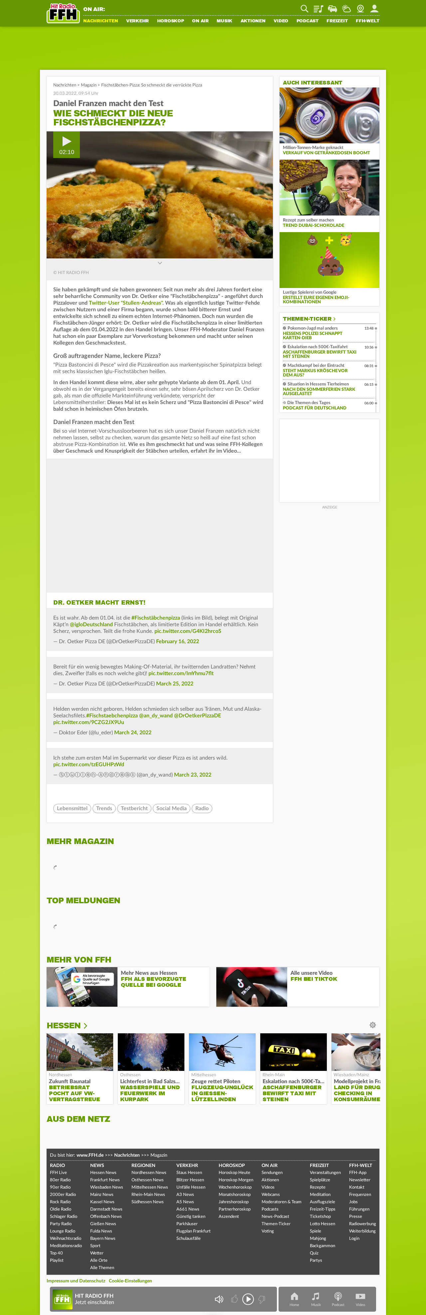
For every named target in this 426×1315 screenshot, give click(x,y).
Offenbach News (106, 1217)
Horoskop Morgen (236, 1180)
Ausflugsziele (322, 1202)
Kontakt (356, 1187)
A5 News (185, 1202)
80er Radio (60, 1180)
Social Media (171, 808)
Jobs (353, 1202)
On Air (200, 21)
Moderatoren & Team (282, 1202)
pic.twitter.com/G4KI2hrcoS (187, 631)
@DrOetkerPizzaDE (197, 715)
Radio (202, 808)
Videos (268, 1187)
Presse (355, 1217)
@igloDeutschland (91, 624)
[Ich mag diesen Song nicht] (261, 1299)
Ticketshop (320, 1217)
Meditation (320, 1195)
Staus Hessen (189, 1173)
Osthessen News (147, 1180)
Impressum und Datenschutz (76, 1281)
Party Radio (61, 1224)
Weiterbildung (362, 1231)
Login (354, 1239)
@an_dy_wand (156, 715)
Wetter (346, 6)
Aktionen (253, 21)
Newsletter (359, 1180)
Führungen (359, 1209)
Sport (95, 1246)
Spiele (315, 1231)
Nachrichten (100, 21)
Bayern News (102, 1239)
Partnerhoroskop (235, 1209)
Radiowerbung (362, 1224)
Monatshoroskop (235, 1195)
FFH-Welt (367, 21)
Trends (104, 808)
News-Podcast (275, 1217)
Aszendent (229, 1217)
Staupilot (332, 6)
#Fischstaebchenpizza (112, 715)
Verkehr (137, 21)
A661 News (187, 1209)
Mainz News (101, 1195)
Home (294, 1305)
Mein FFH (374, 6)
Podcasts (270, 1209)
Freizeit (336, 21)
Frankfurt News (105, 1180)
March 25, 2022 (174, 683)
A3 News (185, 1195)
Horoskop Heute (234, 1173)
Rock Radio (60, 1202)
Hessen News (103, 1173)
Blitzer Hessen (190, 1180)
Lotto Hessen (322, 1224)
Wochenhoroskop (235, 1187)
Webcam (360, 6)
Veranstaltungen (325, 1173)
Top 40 (56, 1253)
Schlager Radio (63, 1217)
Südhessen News (147, 1202)
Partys (316, 1260)
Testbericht (134, 808)
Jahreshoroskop (234, 1202)
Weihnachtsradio (65, 1239)
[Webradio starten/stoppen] (248, 1299)
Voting (268, 1231)
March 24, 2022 (132, 732)
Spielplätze (320, 1180)
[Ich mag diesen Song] (235, 1299)
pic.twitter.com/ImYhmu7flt (181, 673)
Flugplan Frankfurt (193, 1231)
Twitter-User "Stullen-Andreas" (125, 303)
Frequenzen (360, 1195)
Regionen (143, 1165)
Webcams (271, 1195)
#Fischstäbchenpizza (155, 618)
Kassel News (102, 1202)
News (97, 1165)
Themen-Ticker (307, 319)
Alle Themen (102, 1268)
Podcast (308, 21)
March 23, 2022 (192, 775)
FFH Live (58, 1173)
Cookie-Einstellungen (130, 1281)
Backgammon (322, 1246)
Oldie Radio (60, 1209)
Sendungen (272, 1173)
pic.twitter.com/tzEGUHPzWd (88, 764)
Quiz (314, 1253)
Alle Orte (98, 1260)
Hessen (64, 1026)
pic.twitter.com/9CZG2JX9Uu (88, 722)
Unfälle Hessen (190, 1187)
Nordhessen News (148, 1173)
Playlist (318, 6)
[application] (160, 195)
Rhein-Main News (148, 1195)
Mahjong (318, 1239)
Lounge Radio (62, 1231)
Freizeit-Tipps (322, 1209)
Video (281, 21)
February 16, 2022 (177, 641)
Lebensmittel (72, 808)
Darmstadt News (106, 1209)
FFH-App (357, 1173)
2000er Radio (63, 1195)
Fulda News (101, 1231)
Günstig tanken (190, 1217)
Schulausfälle (188, 1239)
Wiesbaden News (106, 1187)
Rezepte (317, 1187)
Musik (224, 21)
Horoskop (170, 21)
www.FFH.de (90, 1155)
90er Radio (60, 1187)
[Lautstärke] (219, 1299)
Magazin (89, 85)
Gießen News (103, 1224)
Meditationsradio (66, 1246)
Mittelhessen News (149, 1187)
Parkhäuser (187, 1224)
